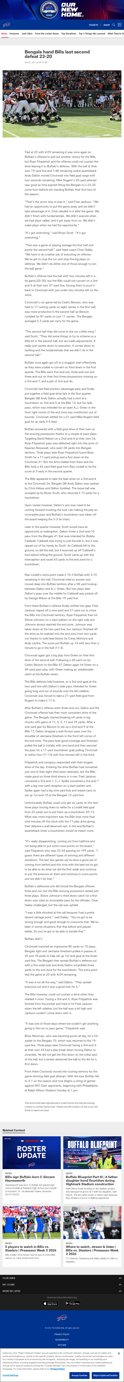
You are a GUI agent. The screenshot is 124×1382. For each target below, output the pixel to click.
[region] (62, 1365)
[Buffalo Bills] (62, 1318)
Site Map (62, 1345)
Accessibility (62, 1339)
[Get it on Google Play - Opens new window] (72, 1305)
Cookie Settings (10, 1375)
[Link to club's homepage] (6, 23)
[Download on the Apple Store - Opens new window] (50, 1303)
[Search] (113, 25)
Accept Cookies (79, 1375)
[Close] (118, 1353)
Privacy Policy (62, 1334)
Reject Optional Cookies (105, 1375)
